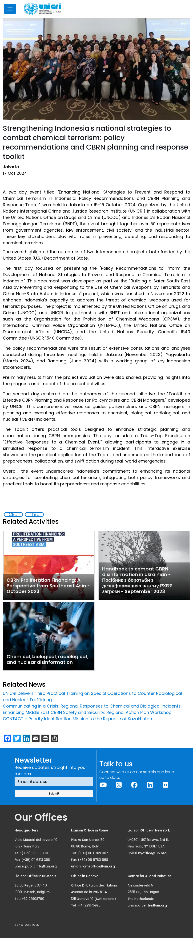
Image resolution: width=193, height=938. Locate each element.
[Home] (42, 9)
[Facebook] (134, 785)
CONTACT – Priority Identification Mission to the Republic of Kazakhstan (77, 719)
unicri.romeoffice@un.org (93, 866)
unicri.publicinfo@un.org (36, 866)
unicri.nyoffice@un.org (147, 853)
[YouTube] (103, 785)
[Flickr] (165, 785)
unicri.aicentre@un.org (148, 905)
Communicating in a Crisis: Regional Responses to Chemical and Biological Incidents (92, 706)
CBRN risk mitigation (15, 514)
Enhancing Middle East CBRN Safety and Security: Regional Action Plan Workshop (87, 712)
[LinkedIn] (150, 785)
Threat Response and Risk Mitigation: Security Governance (36, 514)
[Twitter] (119, 785)
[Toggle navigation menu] (10, 9)
